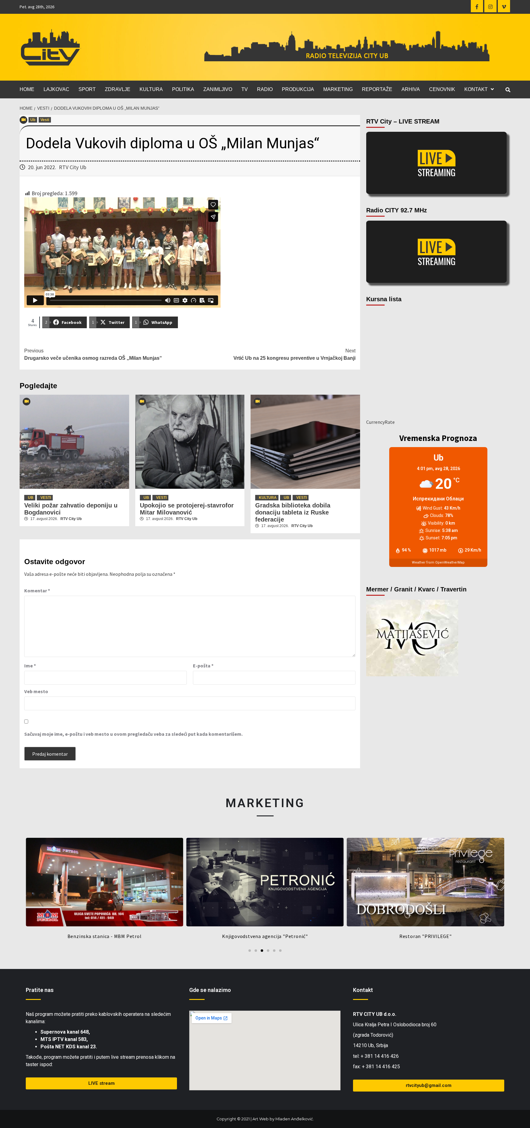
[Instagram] (490, 6)
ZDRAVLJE (117, 89)
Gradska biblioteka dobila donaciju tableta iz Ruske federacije (292, 512)
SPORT (87, 89)
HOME (27, 89)
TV (244, 89)
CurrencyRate (380, 422)
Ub (32, 120)
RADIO (265, 89)
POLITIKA (183, 89)
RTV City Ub (72, 167)
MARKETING (338, 89)
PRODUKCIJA (298, 89)
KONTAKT (476, 89)
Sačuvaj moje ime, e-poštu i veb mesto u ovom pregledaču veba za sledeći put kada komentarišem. (133, 734)
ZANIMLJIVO (217, 89)
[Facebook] (477, 6)
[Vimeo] (504, 6)
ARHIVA (410, 89)
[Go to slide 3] (262, 950)
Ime (30, 666)
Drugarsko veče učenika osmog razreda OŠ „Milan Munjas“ (93, 354)
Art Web (260, 1119)
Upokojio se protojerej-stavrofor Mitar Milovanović (187, 509)
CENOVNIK (442, 89)
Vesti (44, 120)
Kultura (268, 498)
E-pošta (203, 666)
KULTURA (151, 89)
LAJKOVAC (56, 89)
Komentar (37, 590)
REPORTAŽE (377, 89)
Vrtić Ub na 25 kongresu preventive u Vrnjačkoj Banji (294, 354)
